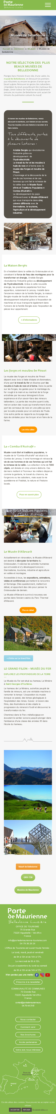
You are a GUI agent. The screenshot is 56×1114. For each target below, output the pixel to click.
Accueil (6, 49)
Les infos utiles (28, 429)
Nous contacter (28, 1019)
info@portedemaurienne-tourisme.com (27, 940)
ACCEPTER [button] (15, 1110)
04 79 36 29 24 (27, 943)
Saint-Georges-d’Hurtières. (19, 684)
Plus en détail (28, 610)
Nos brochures (28, 1034)
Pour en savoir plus (29, 494)
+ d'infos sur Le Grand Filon (18, 658)
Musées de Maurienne (28, 890)
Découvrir (19, 49)
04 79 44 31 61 (28, 1005)
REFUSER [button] (26, 1110)
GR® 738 (28, 877)
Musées (32, 49)
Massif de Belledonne (28, 867)
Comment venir (28, 1027)
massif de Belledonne (14, 79)
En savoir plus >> (40, 1109)
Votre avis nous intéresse (28, 1049)
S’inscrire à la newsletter (28, 982)
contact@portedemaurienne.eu (28, 1002)
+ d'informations (29, 320)
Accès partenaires (28, 1042)
